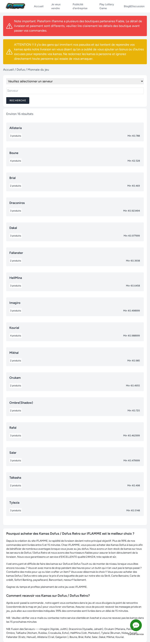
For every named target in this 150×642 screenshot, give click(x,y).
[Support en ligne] (136, 625)
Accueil (8, 69)
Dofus (21, 69)
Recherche (18, 100)
